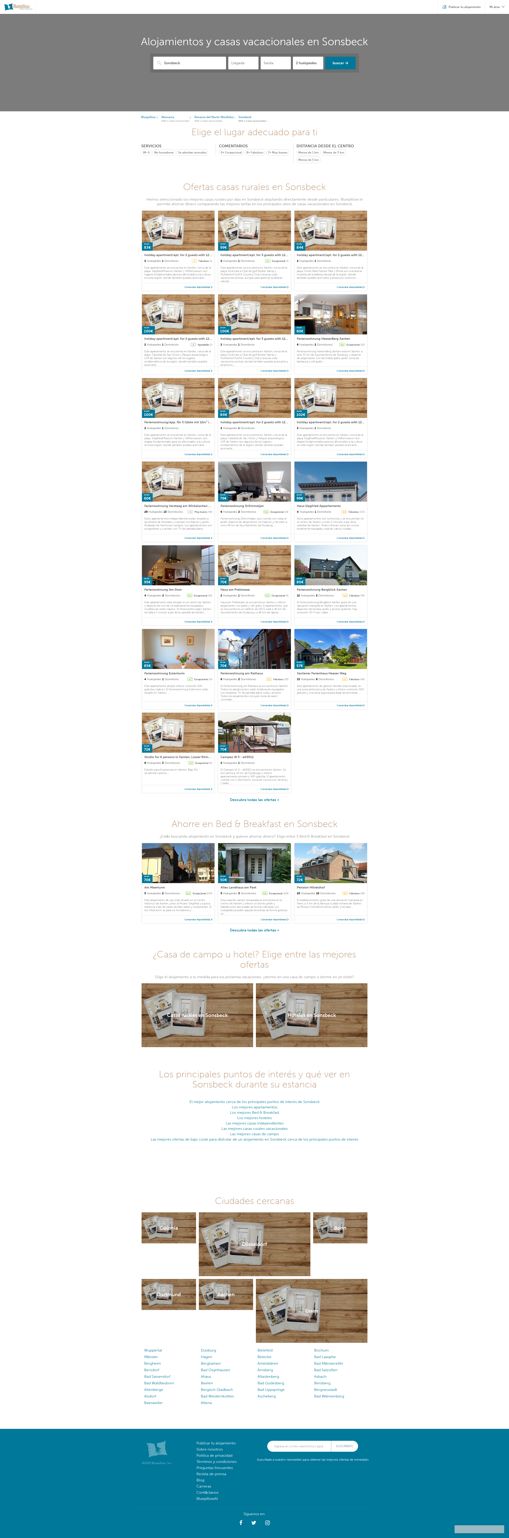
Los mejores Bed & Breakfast (254, 1112)
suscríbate (344, 1446)
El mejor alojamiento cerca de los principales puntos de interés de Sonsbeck (254, 1101)
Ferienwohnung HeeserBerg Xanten (323, 339)
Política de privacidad (214, 1455)
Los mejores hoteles (254, 1118)
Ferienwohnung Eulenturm (164, 673)
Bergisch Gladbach (217, 1389)
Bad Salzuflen (325, 1370)
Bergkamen (211, 1363)
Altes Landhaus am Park (238, 887)
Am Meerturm (154, 887)
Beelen (207, 1383)
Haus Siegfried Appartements (319, 506)
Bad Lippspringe (271, 1389)
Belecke (264, 1356)
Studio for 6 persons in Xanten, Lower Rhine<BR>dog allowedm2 (193, 757)
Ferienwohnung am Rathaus (242, 673)
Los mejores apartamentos (254, 1107)
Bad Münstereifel (328, 1363)
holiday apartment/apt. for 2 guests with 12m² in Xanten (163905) (346, 255)
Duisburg (208, 1350)
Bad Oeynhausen (215, 1370)
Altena (206, 1402)
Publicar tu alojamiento (216, 1443)
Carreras (203, 1486)
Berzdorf (151, 1370)
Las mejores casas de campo (254, 1134)
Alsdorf (150, 1396)
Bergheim (152, 1363)
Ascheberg (266, 1396)
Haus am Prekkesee (235, 589)
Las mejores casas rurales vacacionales (254, 1128)
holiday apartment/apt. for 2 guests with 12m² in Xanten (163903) (346, 422)
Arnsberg (265, 1370)
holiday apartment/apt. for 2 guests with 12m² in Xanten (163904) (193, 255)
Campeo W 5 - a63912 (237, 757)
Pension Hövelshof (311, 887)
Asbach (320, 1376)
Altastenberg (268, 1376)
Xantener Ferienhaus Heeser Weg (321, 673)
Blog (200, 1480)
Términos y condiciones (216, 1461)
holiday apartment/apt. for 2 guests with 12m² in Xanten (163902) (193, 339)
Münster (151, 1356)
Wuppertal (153, 1350)
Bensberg (322, 1383)
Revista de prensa (211, 1474)
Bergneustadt (325, 1389)
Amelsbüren (267, 1363)
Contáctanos (207, 1492)
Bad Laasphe (325, 1356)
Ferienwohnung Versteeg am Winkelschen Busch (181, 506)
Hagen (206, 1356)
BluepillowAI (207, 1498)
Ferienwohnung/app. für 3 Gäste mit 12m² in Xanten (183, 422)
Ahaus (206, 1376)
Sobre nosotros (209, 1449)
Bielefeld (265, 1350)
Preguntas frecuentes (214, 1467)
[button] (240, 1523)
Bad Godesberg (270, 1383)
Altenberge (153, 1389)
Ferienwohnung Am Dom (163, 589)
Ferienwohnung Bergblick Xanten (322, 589)
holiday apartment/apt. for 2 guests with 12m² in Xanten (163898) (270, 422)
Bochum (321, 1350)
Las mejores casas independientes (255, 1123)
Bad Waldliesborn (159, 1383)
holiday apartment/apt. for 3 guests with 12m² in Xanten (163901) (269, 339)
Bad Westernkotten (217, 1396)
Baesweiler (153, 1402)
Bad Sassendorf (157, 1376)
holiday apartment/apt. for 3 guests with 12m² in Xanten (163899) (270, 255)
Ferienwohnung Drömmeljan (242, 506)
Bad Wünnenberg (329, 1396)
